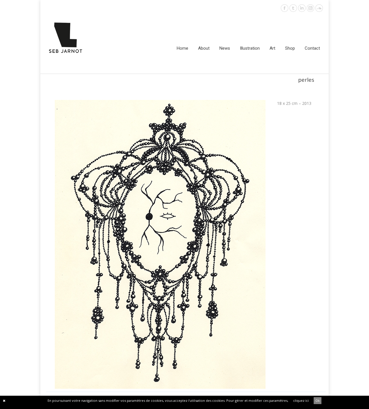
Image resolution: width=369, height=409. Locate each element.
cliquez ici (301, 400)
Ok (317, 400)
